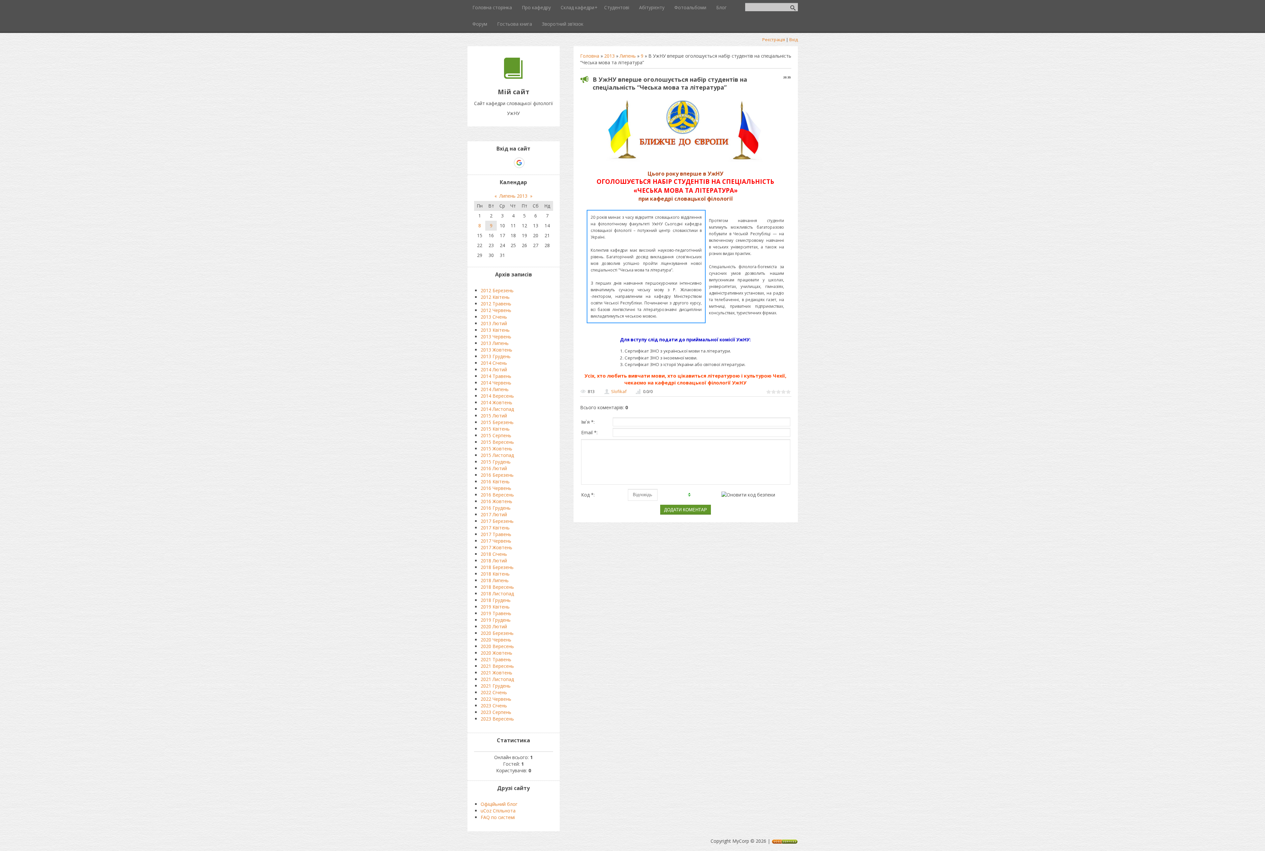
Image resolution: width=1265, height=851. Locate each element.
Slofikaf (619, 391)
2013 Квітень (495, 330)
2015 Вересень (497, 442)
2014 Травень (496, 376)
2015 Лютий (494, 415)
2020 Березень (497, 633)
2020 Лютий (494, 626)
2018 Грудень (496, 600)
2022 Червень (496, 699)
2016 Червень (496, 488)
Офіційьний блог (499, 804)
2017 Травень (496, 534)
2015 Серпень (496, 435)
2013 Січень (494, 317)
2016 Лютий (494, 468)
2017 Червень (496, 541)
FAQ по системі (498, 817)
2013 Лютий (494, 323)
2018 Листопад (497, 593)
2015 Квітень (495, 429)
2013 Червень (496, 336)
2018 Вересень (497, 587)
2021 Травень (496, 659)
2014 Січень (494, 363)
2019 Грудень (496, 620)
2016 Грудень (496, 508)
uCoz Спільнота (498, 811)
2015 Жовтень (496, 448)
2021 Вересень (497, 666)
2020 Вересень (497, 646)
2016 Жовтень (496, 501)
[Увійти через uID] (508, 163)
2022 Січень (494, 692)
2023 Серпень (496, 712)
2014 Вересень (497, 396)
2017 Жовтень (496, 547)
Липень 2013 (513, 196)
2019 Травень (496, 613)
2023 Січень (494, 705)
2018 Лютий (494, 560)
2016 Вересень (497, 495)
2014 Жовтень (496, 402)
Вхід (793, 40)
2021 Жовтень (496, 672)
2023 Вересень (497, 719)
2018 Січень (494, 554)
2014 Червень (496, 383)
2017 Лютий (494, 514)
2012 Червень (496, 310)
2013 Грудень (496, 356)
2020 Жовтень (496, 653)
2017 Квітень (495, 528)
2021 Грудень (496, 686)
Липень (628, 56)
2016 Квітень (495, 481)
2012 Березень (497, 290)
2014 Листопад (497, 409)
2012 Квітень (495, 297)
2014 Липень (495, 389)
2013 (609, 56)
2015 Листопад (497, 455)
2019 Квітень (495, 607)
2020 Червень (496, 640)
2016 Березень (497, 475)
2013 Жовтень (496, 350)
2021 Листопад (497, 679)
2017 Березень (497, 521)
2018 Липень (495, 580)
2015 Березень (497, 422)
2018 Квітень (495, 574)
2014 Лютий (494, 369)
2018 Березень (497, 567)
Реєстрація (773, 40)
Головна (589, 56)
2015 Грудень (496, 462)
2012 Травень (496, 303)
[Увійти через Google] (519, 162)
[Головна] (513, 77)
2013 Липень (495, 343)
